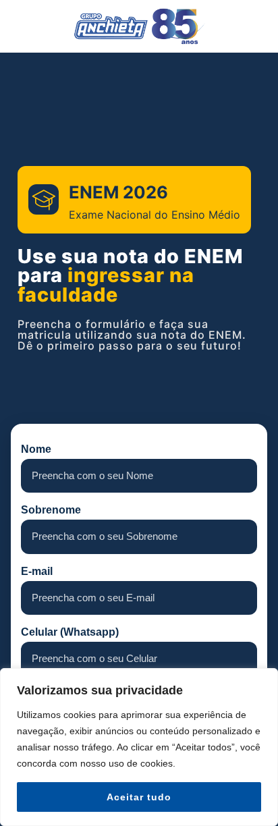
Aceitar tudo (139, 797)
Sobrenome (51, 510)
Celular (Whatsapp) (70, 632)
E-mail (37, 571)
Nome (36, 449)
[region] (139, 747)
